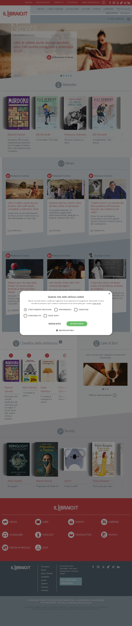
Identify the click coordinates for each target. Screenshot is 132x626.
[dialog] (66, 313)
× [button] (109, 294)
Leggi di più (96, 303)
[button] (66, 330)
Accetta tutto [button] (76, 324)
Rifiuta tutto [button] (55, 324)
